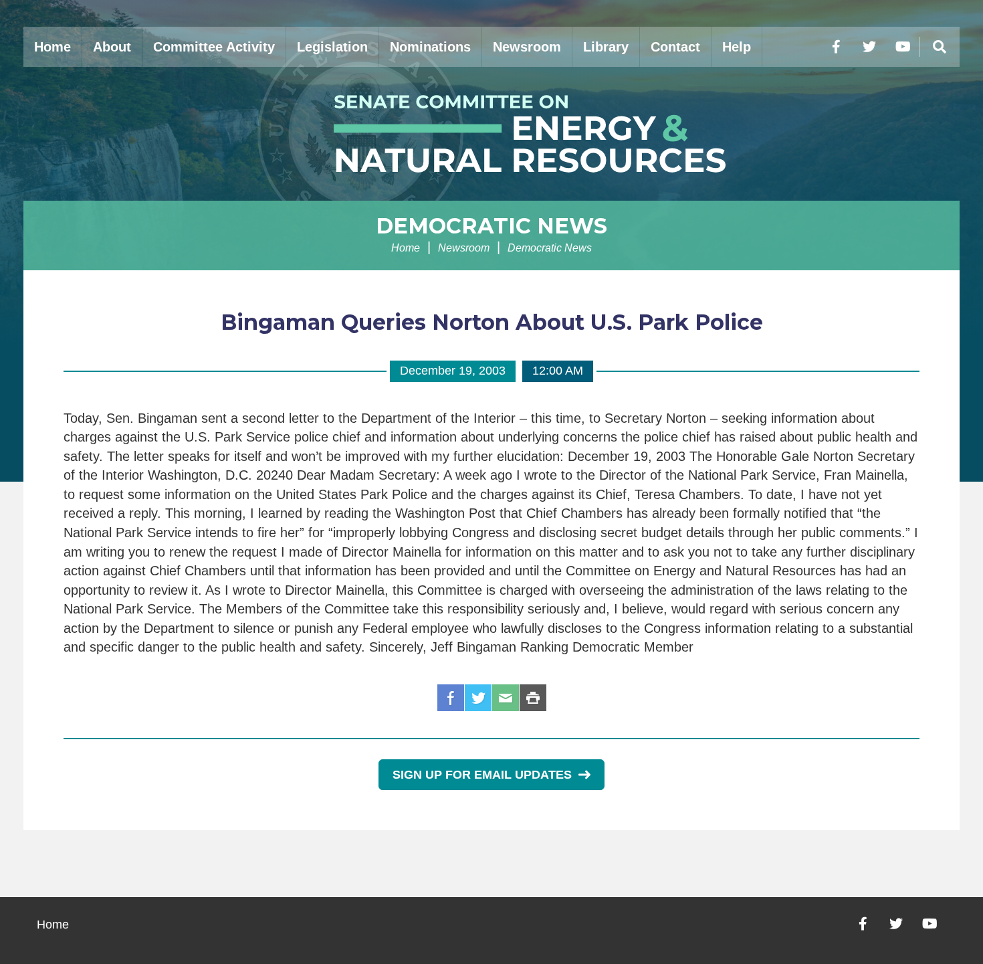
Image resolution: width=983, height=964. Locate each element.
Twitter (478, 697)
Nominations (430, 46)
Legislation (332, 46)
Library (606, 46)
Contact (675, 46)
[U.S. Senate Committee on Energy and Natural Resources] (491, 134)
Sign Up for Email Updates (482, 774)
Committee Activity (214, 46)
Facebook (450, 697)
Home (52, 46)
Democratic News (491, 225)
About (112, 46)
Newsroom (527, 46)
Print (533, 697)
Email (505, 697)
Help (736, 46)
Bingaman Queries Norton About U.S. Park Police (492, 322)
